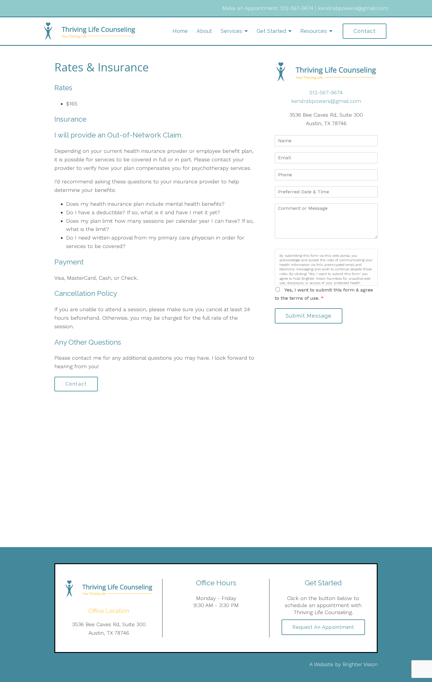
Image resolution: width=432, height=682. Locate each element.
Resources (313, 31)
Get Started (271, 31)
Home (180, 31)
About (204, 31)
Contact (365, 31)
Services (231, 31)
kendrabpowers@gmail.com (353, 8)
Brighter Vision (360, 664)
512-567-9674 (297, 8)
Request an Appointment (323, 627)
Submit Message (308, 316)
